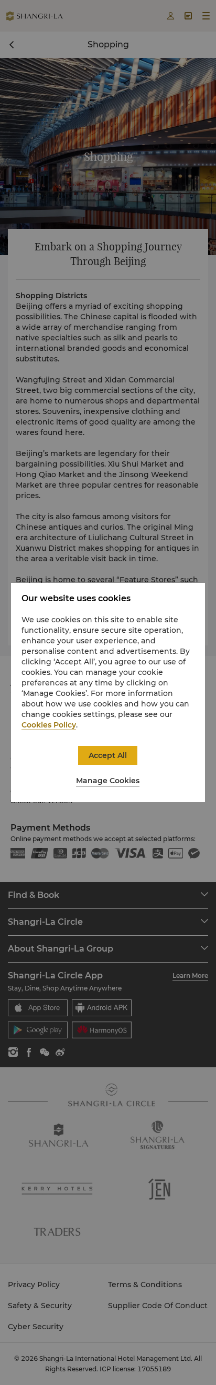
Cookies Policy (48, 725)
